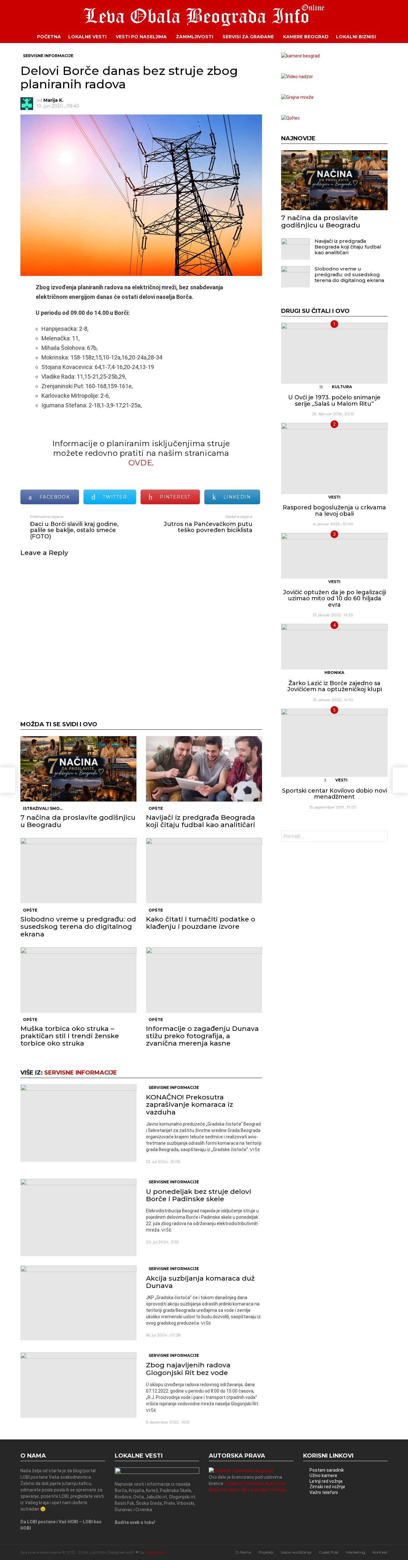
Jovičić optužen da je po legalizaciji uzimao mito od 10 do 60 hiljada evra (334, 598)
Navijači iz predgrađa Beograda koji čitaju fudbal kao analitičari (200, 821)
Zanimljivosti (194, 37)
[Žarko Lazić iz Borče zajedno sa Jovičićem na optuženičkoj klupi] (334, 646)
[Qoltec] (290, 118)
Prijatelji (266, 1552)
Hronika (334, 672)
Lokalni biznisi (356, 37)
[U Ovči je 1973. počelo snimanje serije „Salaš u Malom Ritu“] (334, 353)
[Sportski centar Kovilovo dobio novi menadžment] (334, 743)
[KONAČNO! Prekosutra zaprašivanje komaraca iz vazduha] (78, 1123)
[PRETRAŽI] (392, 36)
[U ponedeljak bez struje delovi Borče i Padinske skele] (78, 1217)
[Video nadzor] (297, 76)
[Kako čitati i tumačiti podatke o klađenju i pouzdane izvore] (204, 870)
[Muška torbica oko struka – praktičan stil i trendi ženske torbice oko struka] (78, 980)
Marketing (355, 1552)
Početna (49, 37)
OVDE (140, 462)
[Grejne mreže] (297, 97)
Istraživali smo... (42, 808)
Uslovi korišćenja (296, 1552)
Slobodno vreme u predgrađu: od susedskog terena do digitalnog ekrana (78, 926)
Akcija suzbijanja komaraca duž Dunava (200, 1282)
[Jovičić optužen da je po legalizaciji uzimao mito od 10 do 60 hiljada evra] (334, 556)
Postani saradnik (327, 1470)
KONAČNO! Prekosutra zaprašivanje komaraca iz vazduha (189, 1104)
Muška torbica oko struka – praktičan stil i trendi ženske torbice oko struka (69, 1035)
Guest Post (329, 1552)
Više (255, 1149)
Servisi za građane (248, 37)
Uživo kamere (323, 1475)
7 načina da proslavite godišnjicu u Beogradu (77, 821)
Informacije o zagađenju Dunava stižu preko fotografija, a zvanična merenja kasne (202, 1035)
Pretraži (381, 837)
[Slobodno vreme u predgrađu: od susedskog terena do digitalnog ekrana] (78, 870)
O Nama (243, 1552)
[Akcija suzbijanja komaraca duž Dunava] (78, 1303)
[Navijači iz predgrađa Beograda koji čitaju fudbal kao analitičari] (204, 769)
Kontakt (380, 1552)
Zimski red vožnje (327, 1486)
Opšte (156, 808)
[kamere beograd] (300, 55)
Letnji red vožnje (326, 1481)
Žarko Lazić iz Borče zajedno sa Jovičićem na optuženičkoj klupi (334, 686)
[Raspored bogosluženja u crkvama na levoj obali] (334, 458)
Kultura (342, 386)
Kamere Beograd (306, 37)
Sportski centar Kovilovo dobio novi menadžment (334, 794)
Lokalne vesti (87, 37)
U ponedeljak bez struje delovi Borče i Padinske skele (198, 1195)
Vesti (334, 497)
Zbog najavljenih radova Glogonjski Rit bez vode (188, 1368)
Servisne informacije (80, 1072)
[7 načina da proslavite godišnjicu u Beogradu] (78, 769)
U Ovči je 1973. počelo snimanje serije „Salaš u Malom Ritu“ (334, 400)
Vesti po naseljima (141, 37)
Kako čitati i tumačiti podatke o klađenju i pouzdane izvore (200, 922)
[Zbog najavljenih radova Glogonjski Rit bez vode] (78, 1385)
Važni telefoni (324, 1492)
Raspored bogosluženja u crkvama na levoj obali (334, 510)
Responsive (155, 1552)
